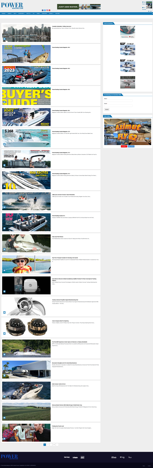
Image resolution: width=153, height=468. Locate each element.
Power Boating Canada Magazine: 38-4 (61, 47)
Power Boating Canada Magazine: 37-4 (61, 152)
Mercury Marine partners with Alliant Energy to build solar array (67, 405)
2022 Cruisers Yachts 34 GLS (59, 384)
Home (144, 465)
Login (150, 11)
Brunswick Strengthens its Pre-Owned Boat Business (64, 363)
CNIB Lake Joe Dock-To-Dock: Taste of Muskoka (63, 194)
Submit (106, 109)
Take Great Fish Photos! (57, 236)
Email (105, 103)
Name (105, 98)
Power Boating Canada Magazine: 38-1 (61, 110)
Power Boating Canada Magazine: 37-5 (61, 131)
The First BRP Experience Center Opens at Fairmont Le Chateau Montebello (69, 342)
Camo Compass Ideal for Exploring (60, 321)
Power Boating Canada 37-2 (58, 215)
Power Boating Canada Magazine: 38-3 (61, 68)
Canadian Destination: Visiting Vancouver (61, 26)
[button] (152, 13)
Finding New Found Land (58, 426)
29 (54, 444)
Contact (149, 465)
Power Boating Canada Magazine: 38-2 (61, 89)
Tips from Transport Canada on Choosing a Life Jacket (65, 257)
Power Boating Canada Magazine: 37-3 (61, 173)
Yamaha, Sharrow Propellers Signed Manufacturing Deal (65, 299)
